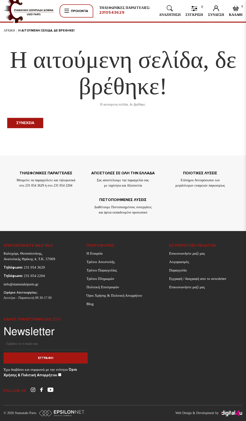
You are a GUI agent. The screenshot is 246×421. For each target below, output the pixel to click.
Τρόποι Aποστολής (100, 262)
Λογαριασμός (179, 262)
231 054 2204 (24, 276)
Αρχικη (9, 30)
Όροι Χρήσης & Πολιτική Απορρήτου (114, 295)
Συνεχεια (25, 122)
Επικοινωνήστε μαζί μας (187, 253)
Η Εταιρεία (94, 253)
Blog (90, 304)
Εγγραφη (45, 358)
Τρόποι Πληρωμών (100, 279)
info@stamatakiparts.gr (21, 284)
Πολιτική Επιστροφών (102, 287)
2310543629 (112, 12)
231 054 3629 (24, 267)
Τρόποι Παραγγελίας (101, 270)
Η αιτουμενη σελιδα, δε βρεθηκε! (46, 30)
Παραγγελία (178, 270)
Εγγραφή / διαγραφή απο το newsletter (197, 279)
